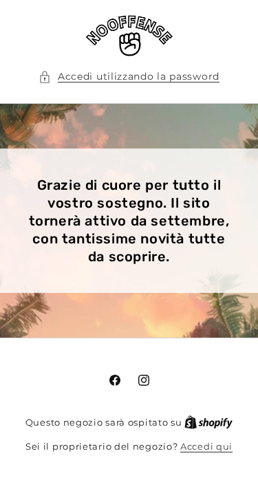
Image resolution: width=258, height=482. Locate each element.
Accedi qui (206, 446)
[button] (129, 76)
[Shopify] (208, 422)
